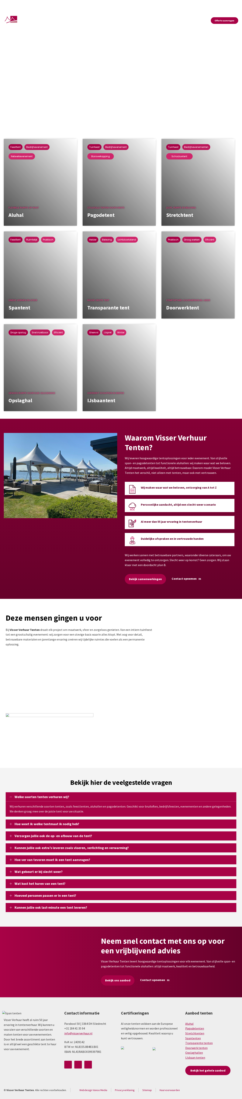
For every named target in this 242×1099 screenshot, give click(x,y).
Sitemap (147, 1090)
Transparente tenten (199, 1043)
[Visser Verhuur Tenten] (16, 20)
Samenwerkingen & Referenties (186, 4)
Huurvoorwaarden (170, 1090)
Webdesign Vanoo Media (93, 1090)
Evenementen (216, 4)
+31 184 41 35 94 (58, 4)
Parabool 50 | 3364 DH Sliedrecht (25, 4)
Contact (234, 4)
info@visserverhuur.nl (86, 4)
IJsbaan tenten (195, 1057)
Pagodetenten (194, 1028)
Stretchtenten (194, 1033)
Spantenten (193, 1038)
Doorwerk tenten (196, 1048)
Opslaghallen (194, 1052)
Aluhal (189, 1024)
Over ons (158, 4)
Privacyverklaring (125, 1090)
